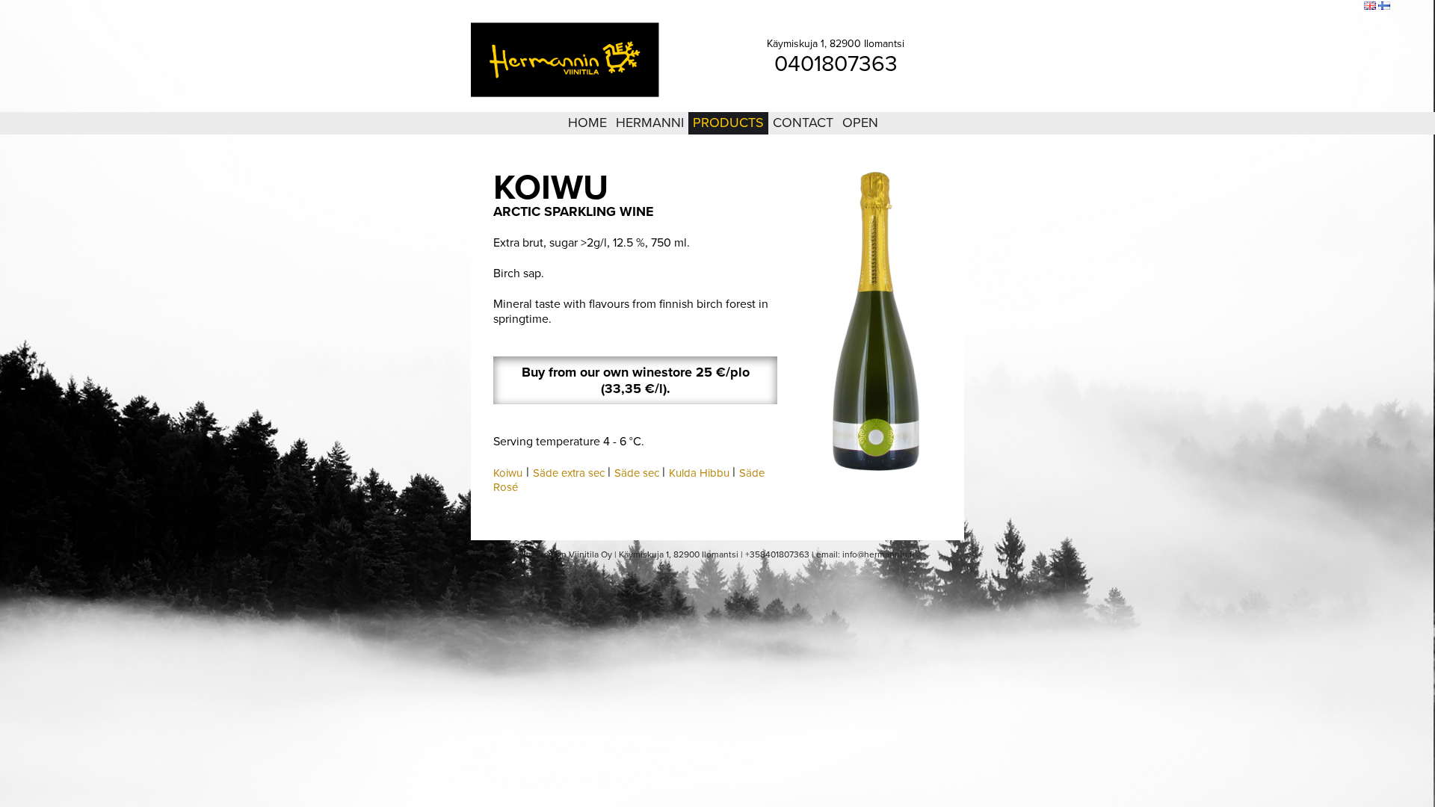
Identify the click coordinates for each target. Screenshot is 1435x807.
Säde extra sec (569, 473)
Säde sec (636, 473)
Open (860, 122)
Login (1270, 6)
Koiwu (507, 473)
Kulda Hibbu (699, 473)
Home (587, 122)
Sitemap (1305, 6)
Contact (803, 122)
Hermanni (650, 122)
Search (1343, 6)
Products (728, 122)
